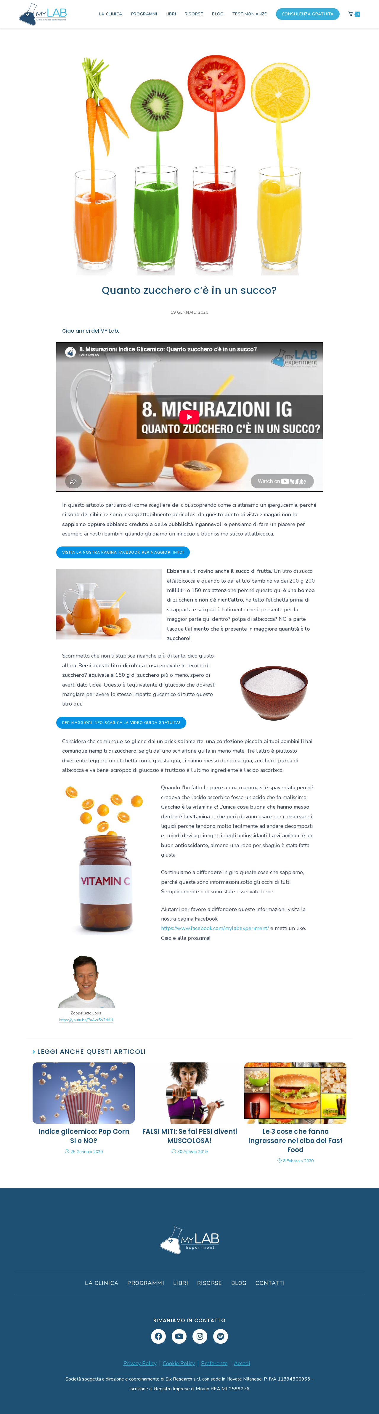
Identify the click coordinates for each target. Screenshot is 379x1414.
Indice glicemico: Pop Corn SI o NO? (83, 1136)
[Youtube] (179, 1336)
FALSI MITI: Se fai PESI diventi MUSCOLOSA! (189, 1136)
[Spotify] (220, 1336)
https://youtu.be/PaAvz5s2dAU (86, 1020)
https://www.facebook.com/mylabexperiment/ (215, 928)
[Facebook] (158, 1336)
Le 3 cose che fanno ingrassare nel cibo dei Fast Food (295, 1141)
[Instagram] (199, 1336)
